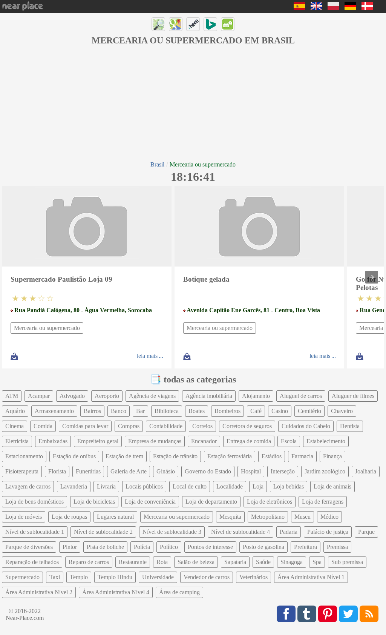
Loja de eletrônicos (269, 501)
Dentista (350, 426)
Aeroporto (107, 396)
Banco (118, 411)
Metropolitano (268, 516)
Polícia (142, 547)
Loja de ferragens (322, 501)
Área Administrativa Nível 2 (38, 592)
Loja (258, 486)
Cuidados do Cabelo (306, 426)
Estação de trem (124, 456)
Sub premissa (347, 562)
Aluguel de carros (301, 396)
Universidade (158, 577)
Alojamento (256, 396)
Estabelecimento (325, 441)
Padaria (288, 532)
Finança (332, 456)
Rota (162, 562)
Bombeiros (227, 411)
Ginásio (165, 471)
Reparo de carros (89, 562)
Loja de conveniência (150, 501)
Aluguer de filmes (353, 396)
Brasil (157, 164)
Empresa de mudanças (154, 441)
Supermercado (22, 577)
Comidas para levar (85, 426)
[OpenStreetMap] (158, 24)
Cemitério (309, 411)
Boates (196, 411)
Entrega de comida (249, 441)
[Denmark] (367, 8)
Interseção (283, 471)
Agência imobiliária (208, 396)
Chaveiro (342, 411)
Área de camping (179, 592)
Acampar (39, 396)
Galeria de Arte (128, 471)
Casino (279, 411)
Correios (202, 426)
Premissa (337, 547)
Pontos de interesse (210, 547)
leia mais (147, 356)
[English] (316, 8)
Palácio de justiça (327, 532)
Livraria (106, 486)
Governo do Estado (208, 471)
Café (256, 411)
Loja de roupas (69, 516)
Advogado (72, 396)
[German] (350, 8)
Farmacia (302, 456)
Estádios (272, 456)
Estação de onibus (74, 456)
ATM (11, 396)
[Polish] (333, 8)
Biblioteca (167, 411)
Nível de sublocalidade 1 (34, 532)
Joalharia (365, 471)
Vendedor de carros (207, 577)
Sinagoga (291, 562)
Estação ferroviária (229, 456)
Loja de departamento (211, 501)
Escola (289, 441)
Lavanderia (73, 486)
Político (169, 547)
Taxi (54, 577)
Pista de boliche (105, 547)
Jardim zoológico (325, 471)
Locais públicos (144, 486)
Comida (43, 426)
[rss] (369, 614)
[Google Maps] (175, 24)
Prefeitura (305, 547)
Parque (366, 532)
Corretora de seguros (247, 426)
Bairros (92, 411)
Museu (302, 516)
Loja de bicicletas (94, 501)
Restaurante (133, 562)
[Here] (193, 24)
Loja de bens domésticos (34, 501)
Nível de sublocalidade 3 (171, 532)
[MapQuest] (227, 24)
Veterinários (253, 577)
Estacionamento (24, 456)
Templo (79, 577)
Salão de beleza (196, 562)
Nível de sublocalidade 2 (103, 532)
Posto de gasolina (263, 547)
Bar (140, 411)
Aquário (15, 411)
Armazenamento (54, 411)
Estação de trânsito (175, 456)
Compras (128, 426)
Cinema (14, 426)
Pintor (70, 547)
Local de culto (190, 486)
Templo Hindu (115, 577)
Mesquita (230, 516)
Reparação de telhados (32, 562)
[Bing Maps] (210, 24)
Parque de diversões (29, 547)
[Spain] (299, 8)
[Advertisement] (193, 103)
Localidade (229, 486)
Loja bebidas (288, 486)
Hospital (251, 471)
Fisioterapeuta (21, 471)
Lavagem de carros (28, 486)
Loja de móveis (23, 516)
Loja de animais (332, 486)
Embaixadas (52, 441)
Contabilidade (165, 426)
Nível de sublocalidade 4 (240, 532)
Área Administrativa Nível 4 (115, 592)
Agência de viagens (152, 396)
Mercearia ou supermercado (47, 328)
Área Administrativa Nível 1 (311, 577)
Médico (329, 516)
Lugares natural (115, 516)
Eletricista (17, 441)
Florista (57, 471)
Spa (317, 562)
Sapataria (235, 562)
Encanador (204, 441)
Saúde (263, 562)
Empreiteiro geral (97, 441)
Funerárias (88, 471)
